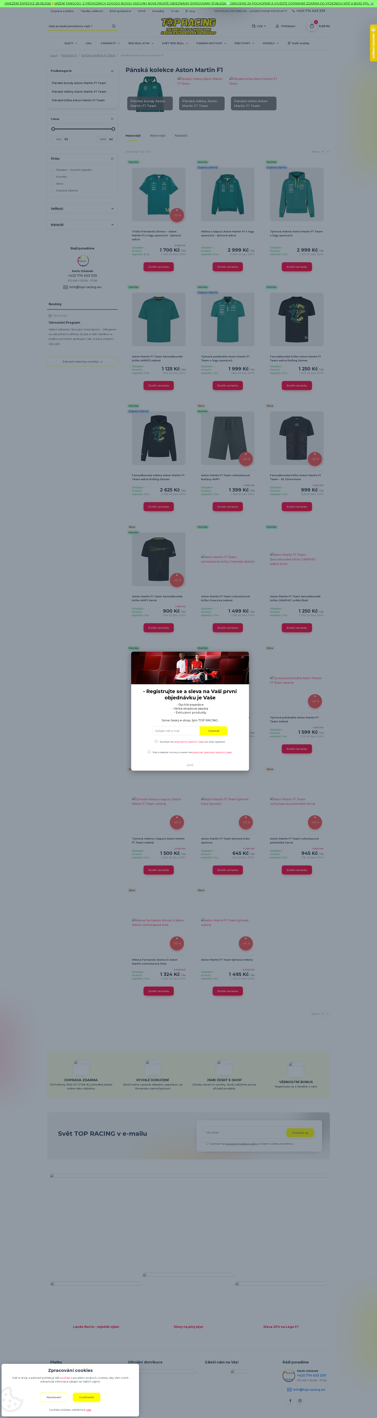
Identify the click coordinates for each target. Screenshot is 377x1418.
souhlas (65, 1377)
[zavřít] (372, 4)
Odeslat (213, 730)
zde (88, 1409)
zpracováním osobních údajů (189, 741)
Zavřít (190, 764)
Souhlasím (86, 1397)
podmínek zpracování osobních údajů (212, 752)
